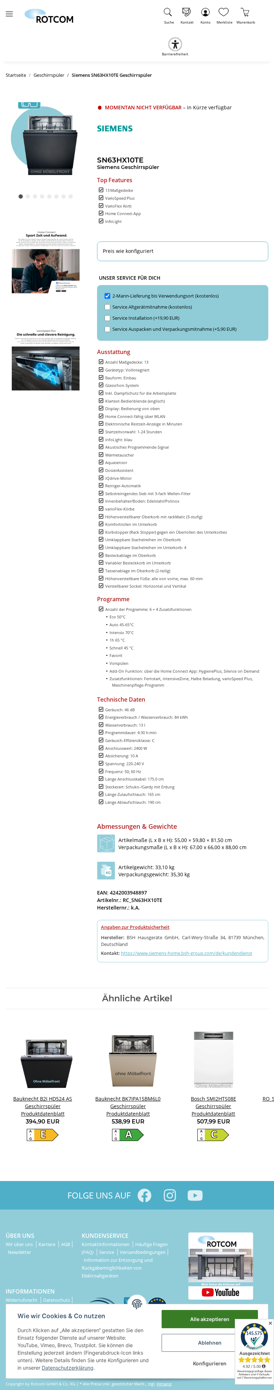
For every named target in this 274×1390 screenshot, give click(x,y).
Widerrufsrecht (22, 1300)
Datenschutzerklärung (67, 1368)
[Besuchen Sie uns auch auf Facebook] (144, 1195)
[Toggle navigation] (9, 10)
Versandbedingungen (143, 1252)
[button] (205, 15)
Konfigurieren (210, 1363)
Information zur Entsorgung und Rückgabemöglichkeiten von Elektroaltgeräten (117, 1268)
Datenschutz (56, 1300)
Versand (164, 1383)
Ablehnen (210, 1343)
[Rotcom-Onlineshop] (48, 12)
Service (107, 1252)
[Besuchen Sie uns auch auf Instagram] (169, 1195)
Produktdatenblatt (43, 1113)
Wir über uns (20, 1244)
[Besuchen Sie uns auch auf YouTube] (195, 1195)
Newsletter (19, 1252)
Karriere (47, 1244)
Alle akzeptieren (209, 1319)
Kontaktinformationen (106, 1244)
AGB (65, 1244)
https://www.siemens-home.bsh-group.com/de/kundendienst (186, 953)
